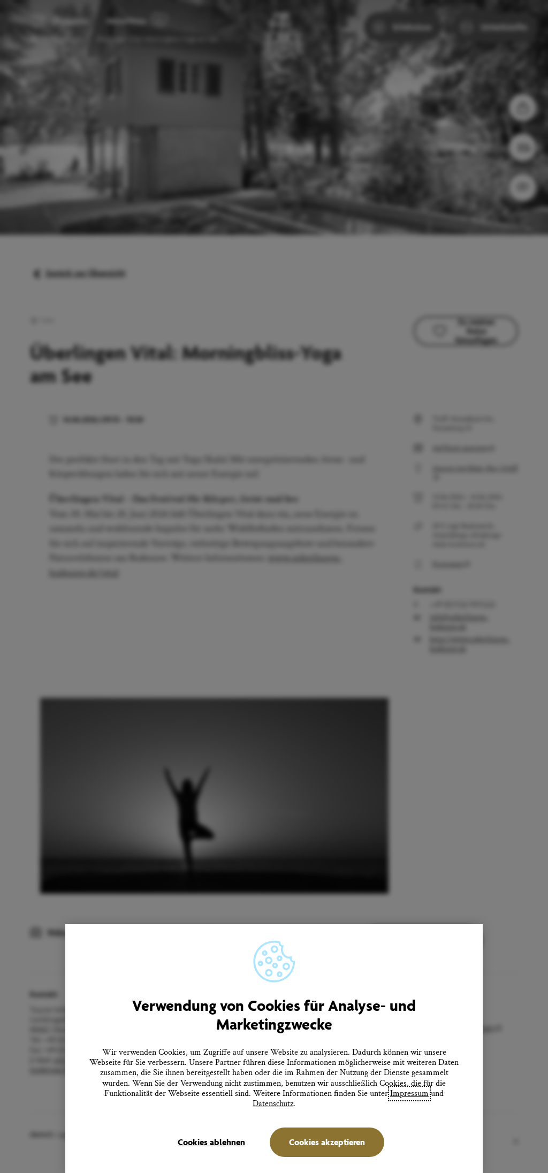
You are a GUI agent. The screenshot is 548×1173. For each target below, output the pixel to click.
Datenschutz (273, 1103)
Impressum (409, 1093)
